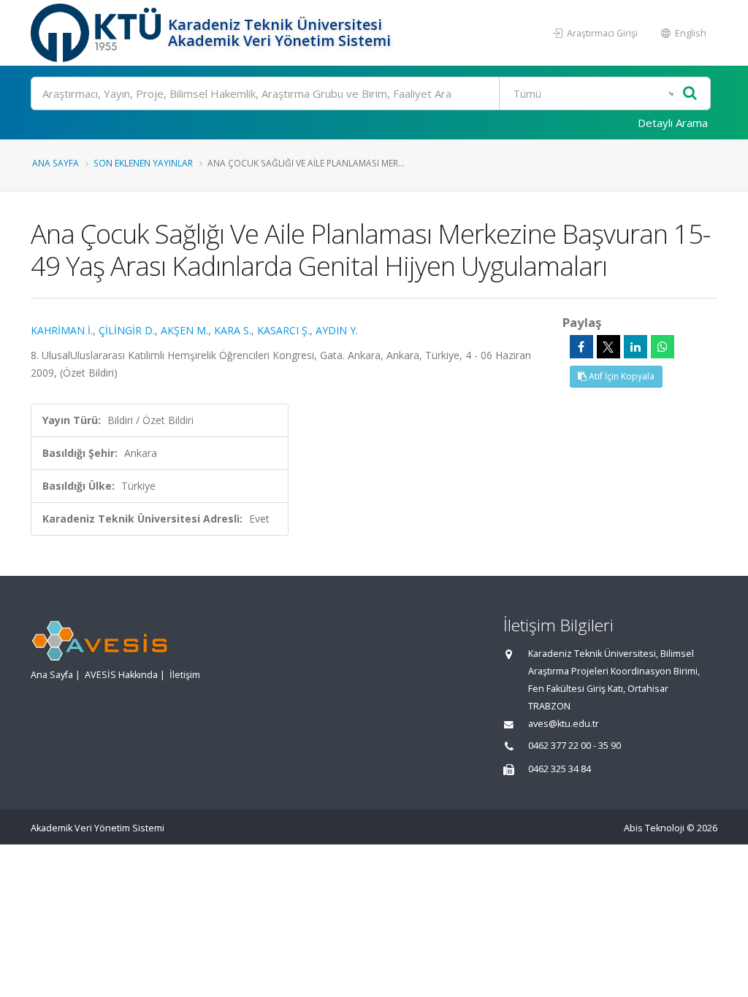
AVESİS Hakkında (121, 675)
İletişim (184, 675)
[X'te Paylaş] (608, 346)
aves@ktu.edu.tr (563, 723)
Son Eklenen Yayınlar (143, 163)
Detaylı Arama (673, 122)
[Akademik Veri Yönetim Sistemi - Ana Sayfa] (97, 33)
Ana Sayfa (55, 163)
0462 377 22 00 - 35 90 (574, 745)
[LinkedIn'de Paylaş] (635, 346)
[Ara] (689, 93)
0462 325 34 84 (559, 769)
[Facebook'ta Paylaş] (581, 346)
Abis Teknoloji (654, 828)
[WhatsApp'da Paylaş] (662, 346)
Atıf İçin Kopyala (620, 376)
